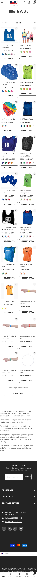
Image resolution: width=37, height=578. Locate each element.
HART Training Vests (26, 119)
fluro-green (21, 52)
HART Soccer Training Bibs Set (8, 83)
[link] (10, 575)
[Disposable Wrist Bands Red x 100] (27, 326)
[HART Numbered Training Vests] (27, 180)
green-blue (6, 236)
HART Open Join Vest (8, 301)
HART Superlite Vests (26, 82)
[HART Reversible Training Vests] (27, 217)
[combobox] (18, 554)
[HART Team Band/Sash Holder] (27, 360)
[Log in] (29, 2)
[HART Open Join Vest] (9, 291)
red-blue (21, 236)
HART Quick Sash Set (8, 119)
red (27, 126)
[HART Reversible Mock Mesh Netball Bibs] (9, 217)
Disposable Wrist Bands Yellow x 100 (27, 302)
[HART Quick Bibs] (27, 35)
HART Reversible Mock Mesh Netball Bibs (8, 229)
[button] (17, 22)
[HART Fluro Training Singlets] (27, 254)
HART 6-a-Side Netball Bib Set (8, 192)
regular (3, 126)
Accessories (9, 6)
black (6, 54)
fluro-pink (30, 52)
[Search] (24, 2)
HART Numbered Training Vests (25, 192)
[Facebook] (4, 529)
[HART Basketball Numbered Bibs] (27, 143)
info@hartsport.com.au (13, 521)
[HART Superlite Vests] (27, 72)
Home (3, 6)
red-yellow (8, 236)
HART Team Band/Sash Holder (27, 371)
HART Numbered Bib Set (8, 155)
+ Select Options (10, 59)
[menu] (2, 2)
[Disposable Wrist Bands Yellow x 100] (27, 291)
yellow (30, 126)
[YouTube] (21, 529)
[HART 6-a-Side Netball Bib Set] (9, 180)
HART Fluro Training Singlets (26, 265)
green (8, 54)
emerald (24, 163)
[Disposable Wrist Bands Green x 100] (9, 360)
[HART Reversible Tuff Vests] (9, 254)
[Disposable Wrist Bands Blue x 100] (9, 326)
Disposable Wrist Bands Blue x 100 (8, 337)
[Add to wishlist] (16, 28)
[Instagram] (10, 529)
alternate (6, 126)
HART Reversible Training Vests (25, 229)
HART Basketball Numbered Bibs (25, 155)
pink (11, 54)
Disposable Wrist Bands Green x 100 (8, 371)
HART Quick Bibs (25, 45)
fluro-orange (24, 52)
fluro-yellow (27, 52)
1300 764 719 (17, 518)
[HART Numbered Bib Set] (9, 143)
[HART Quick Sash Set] (9, 109)
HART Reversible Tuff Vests (8, 265)
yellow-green (24, 236)
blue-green (3, 273)
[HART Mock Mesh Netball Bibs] (9, 35)
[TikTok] (15, 529)
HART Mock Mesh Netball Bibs (7, 46)
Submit (27, 477)
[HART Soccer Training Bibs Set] (9, 72)
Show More (18, 394)
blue (3, 54)
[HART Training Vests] (27, 109)
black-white (3, 236)
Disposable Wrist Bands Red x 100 (27, 337)
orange (21, 273)
